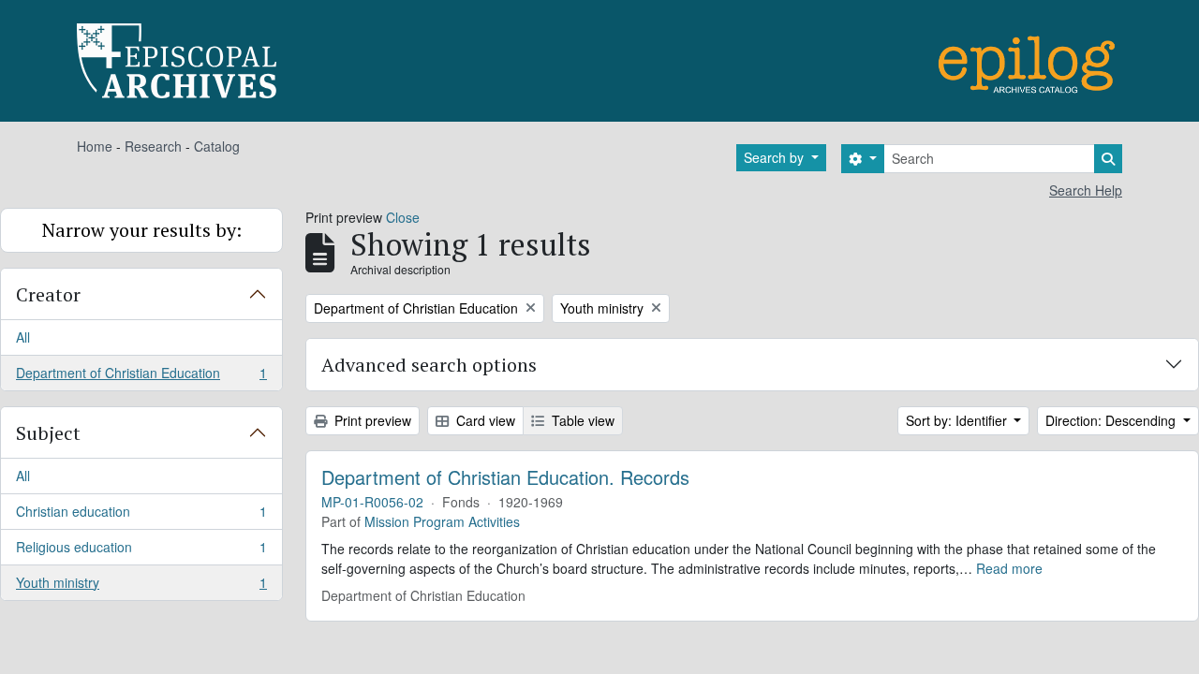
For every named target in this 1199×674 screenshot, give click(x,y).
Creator (48, 294)
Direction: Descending (1112, 420)
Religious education (141, 551)
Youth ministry (141, 586)
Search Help (1085, 190)
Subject (48, 433)
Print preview (371, 420)
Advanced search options (429, 364)
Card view (483, 420)
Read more (1009, 568)
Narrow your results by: (142, 229)
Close (403, 217)
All (23, 337)
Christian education (141, 516)
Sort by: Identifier (958, 420)
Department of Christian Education (141, 376)
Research (153, 146)
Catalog (217, 146)
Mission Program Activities (442, 521)
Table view (581, 420)
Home (94, 146)
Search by (775, 157)
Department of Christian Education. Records (505, 477)
